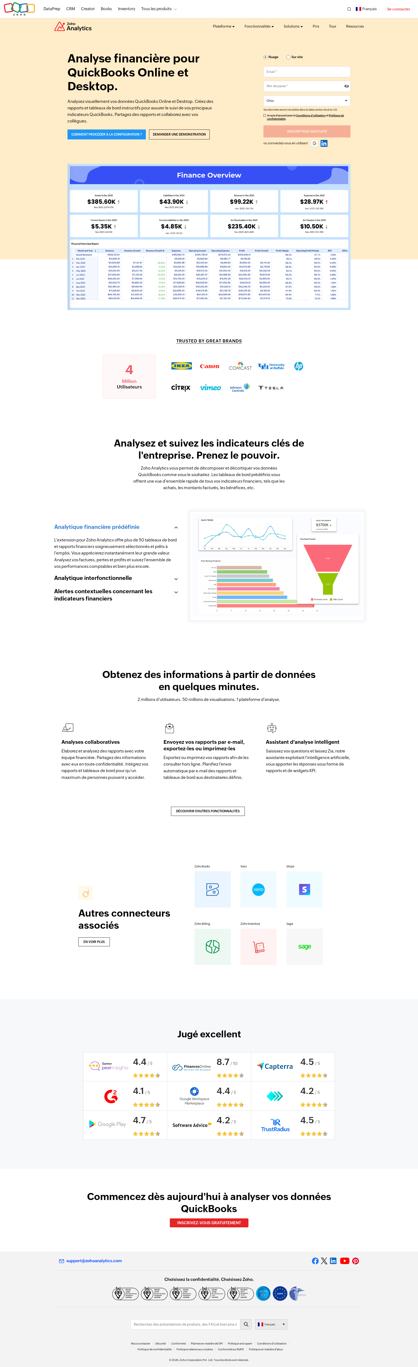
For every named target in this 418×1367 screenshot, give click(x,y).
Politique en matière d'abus (266, 1349)
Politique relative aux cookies (195, 1349)
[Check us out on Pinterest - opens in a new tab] (355, 1261)
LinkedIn (325, 143)
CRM (70, 9)
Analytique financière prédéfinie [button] (97, 527)
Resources (355, 26)
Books (106, 9)
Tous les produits (156, 9)
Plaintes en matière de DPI (207, 1343)
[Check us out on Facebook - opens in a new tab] (315, 1261)
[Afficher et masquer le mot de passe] (346, 86)
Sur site (297, 57)
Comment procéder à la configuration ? (106, 134)
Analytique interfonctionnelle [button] (93, 578)
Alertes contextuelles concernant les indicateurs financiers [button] (103, 595)
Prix (316, 26)
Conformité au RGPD (231, 1349)
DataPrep (52, 9)
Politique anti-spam (240, 1343)
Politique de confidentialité (155, 1349)
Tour (332, 26)
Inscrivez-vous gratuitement (209, 1223)
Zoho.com (19, 9)
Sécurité (160, 1343)
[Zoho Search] (349, 9)
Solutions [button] (291, 26)
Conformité (178, 1343)
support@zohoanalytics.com (94, 1260)
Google (315, 143)
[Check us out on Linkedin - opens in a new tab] (334, 1261)
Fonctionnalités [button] (257, 26)
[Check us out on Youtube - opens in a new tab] (345, 1261)
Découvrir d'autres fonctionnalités (208, 811)
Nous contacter (140, 1343)
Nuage (273, 57)
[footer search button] (246, 1324)
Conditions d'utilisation (311, 115)
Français (369, 9)
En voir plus (94, 942)
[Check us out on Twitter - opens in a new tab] (324, 1261)
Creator (88, 9)
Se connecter (398, 9)
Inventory (126, 9)
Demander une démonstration (179, 134)
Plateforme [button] (222, 26)
